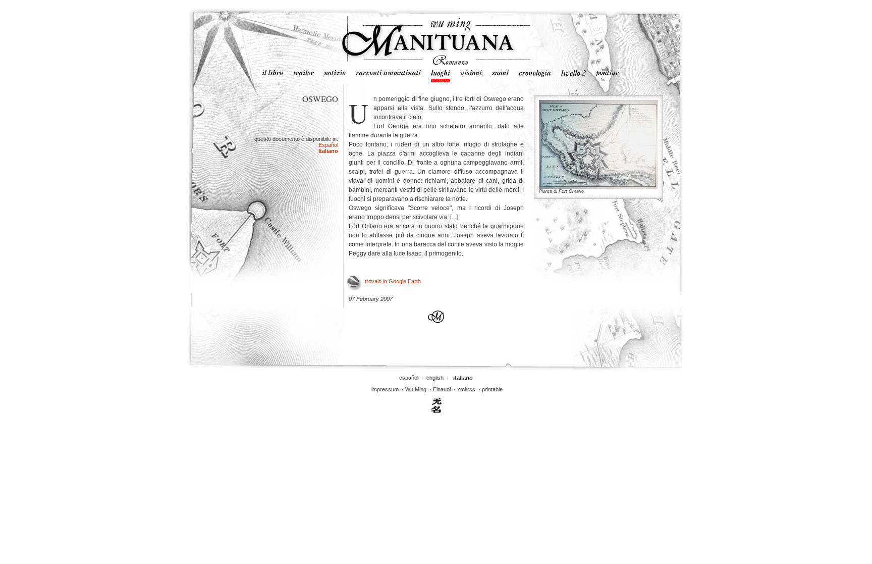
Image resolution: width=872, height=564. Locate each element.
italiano (463, 378)
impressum (385, 389)
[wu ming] (436, 411)
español (408, 378)
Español (328, 145)
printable (492, 389)
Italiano (328, 151)
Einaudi (441, 389)
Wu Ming (416, 389)
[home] (436, 63)
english (435, 378)
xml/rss (466, 389)
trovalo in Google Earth (393, 281)
